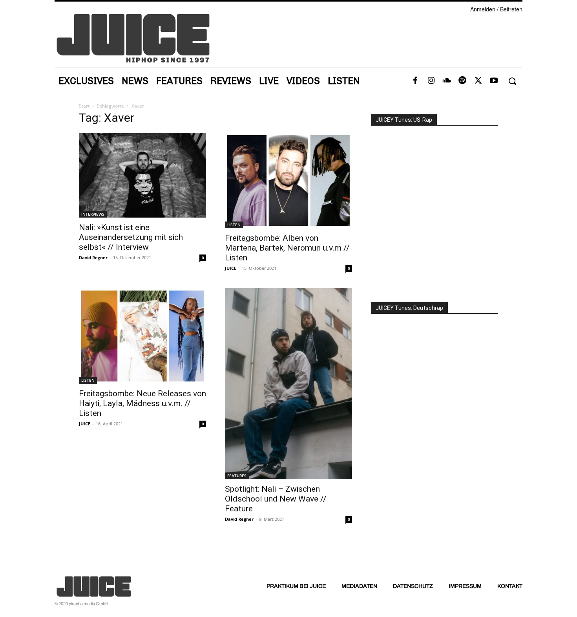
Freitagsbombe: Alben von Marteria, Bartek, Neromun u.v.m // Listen (287, 247)
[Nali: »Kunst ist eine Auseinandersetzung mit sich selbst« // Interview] (142, 175)
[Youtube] (494, 81)
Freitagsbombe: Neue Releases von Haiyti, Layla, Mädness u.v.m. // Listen (142, 403)
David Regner (93, 257)
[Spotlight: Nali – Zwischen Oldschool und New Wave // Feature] (288, 383)
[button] (512, 81)
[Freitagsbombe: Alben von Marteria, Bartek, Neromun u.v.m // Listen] (288, 180)
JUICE (230, 268)
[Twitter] (478, 81)
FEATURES (237, 475)
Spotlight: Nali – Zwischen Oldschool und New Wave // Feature (276, 498)
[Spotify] (462, 81)
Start (84, 106)
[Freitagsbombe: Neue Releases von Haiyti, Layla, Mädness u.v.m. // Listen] (142, 336)
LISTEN (234, 224)
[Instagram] (431, 81)
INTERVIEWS (92, 214)
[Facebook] (415, 81)
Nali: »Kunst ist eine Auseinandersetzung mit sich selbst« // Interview (131, 237)
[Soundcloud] (447, 81)
